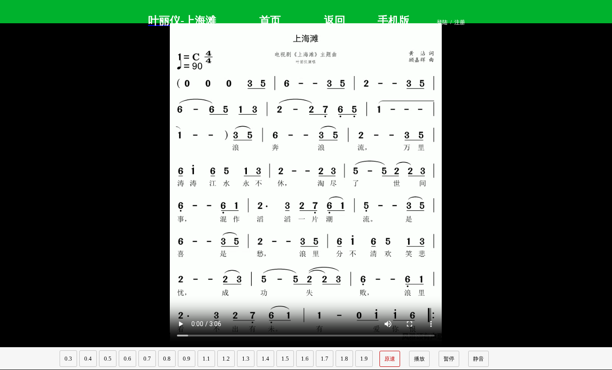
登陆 (442, 22)
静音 (478, 359)
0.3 (68, 358)
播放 (419, 359)
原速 (389, 359)
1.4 (265, 358)
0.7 (147, 358)
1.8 (344, 358)
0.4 (88, 358)
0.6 (127, 358)
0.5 (108, 358)
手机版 (394, 20)
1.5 (285, 358)
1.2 (226, 358)
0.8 (167, 358)
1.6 (305, 358)
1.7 (324, 358)
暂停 (449, 359)
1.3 (246, 358)
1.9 (364, 358)
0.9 (186, 358)
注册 (459, 22)
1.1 (206, 358)
